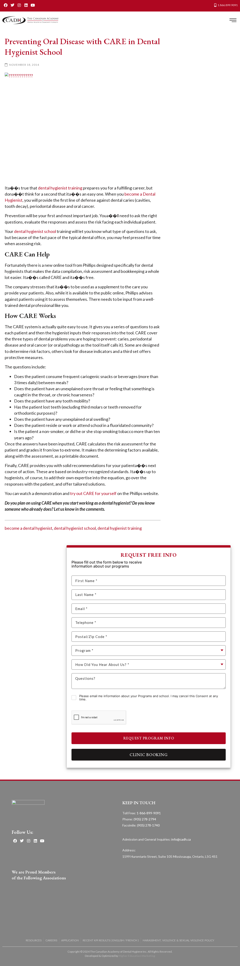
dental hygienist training (60, 187)
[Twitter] (12, 5)
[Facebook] (5, 5)
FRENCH (131, 940)
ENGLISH (118, 940)
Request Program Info (148, 738)
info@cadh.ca (181, 839)
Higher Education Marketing (137, 956)
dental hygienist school (35, 231)
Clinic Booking (149, 754)
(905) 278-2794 (145, 819)
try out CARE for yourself (93, 493)
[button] (233, 20)
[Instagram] (19, 5)
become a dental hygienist (28, 528)
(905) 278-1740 (148, 825)
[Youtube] (32, 5)
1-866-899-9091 (149, 813)
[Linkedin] (25, 5)
